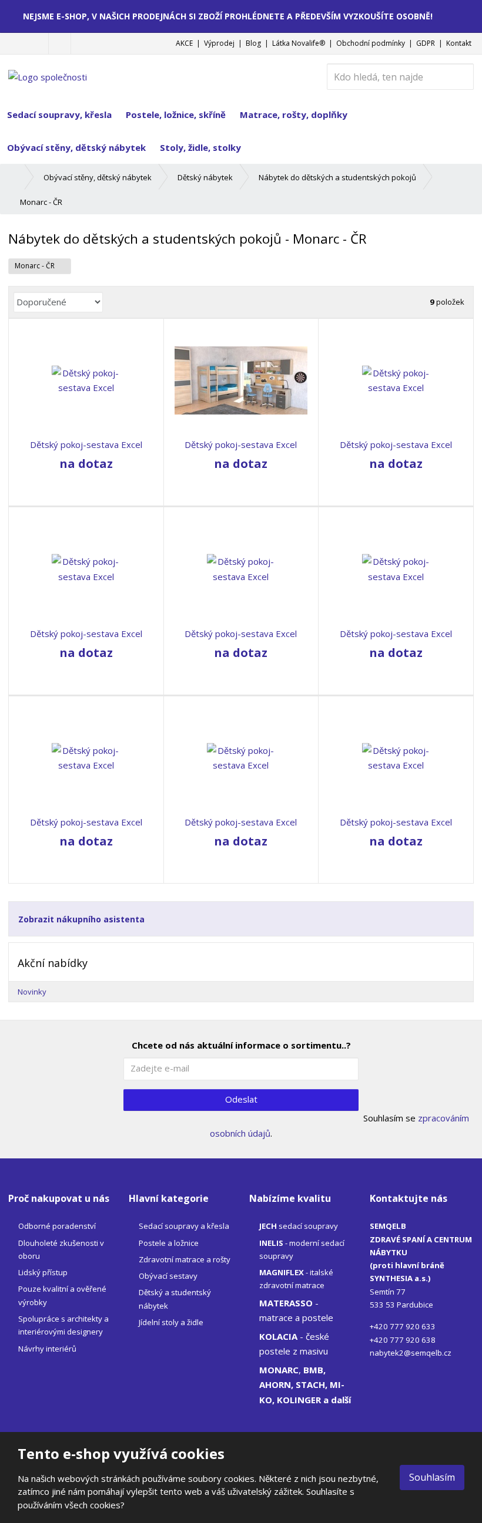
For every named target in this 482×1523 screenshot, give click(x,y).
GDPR (425, 43)
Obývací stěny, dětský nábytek (76, 147)
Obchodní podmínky (370, 43)
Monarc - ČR (35, 266)
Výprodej (219, 43)
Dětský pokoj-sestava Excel (86, 444)
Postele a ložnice (169, 1243)
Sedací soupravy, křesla (59, 114)
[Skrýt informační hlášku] (465, 16)
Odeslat (241, 1099)
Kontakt (458, 43)
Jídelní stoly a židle (171, 1322)
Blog (253, 43)
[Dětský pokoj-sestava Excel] (86, 380)
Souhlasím (432, 1477)
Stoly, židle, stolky (200, 147)
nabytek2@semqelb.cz (410, 1352)
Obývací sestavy (168, 1276)
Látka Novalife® (298, 43)
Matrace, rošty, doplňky (293, 114)
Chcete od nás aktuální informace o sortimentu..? (241, 1045)
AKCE (184, 43)
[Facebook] (59, 43)
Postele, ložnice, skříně (176, 114)
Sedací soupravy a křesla (184, 1226)
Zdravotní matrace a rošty (184, 1259)
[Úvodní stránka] (47, 76)
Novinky (32, 991)
